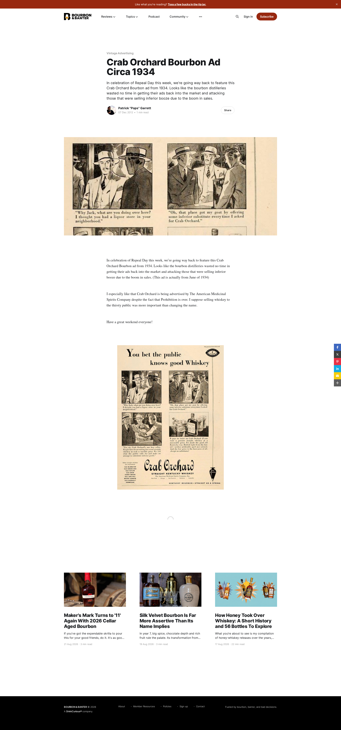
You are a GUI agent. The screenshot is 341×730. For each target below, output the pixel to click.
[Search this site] (237, 16)
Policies (167, 706)
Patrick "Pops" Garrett (134, 108)
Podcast (154, 16)
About (121, 706)
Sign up (184, 706)
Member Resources (144, 706)
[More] (200, 16)
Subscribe (267, 16)
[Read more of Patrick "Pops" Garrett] (112, 110)
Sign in (248, 16)
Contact (200, 706)
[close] (337, 4)
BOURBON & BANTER (75, 706)
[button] (337, 347)
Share (227, 110)
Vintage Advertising (120, 53)
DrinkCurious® (74, 711)
